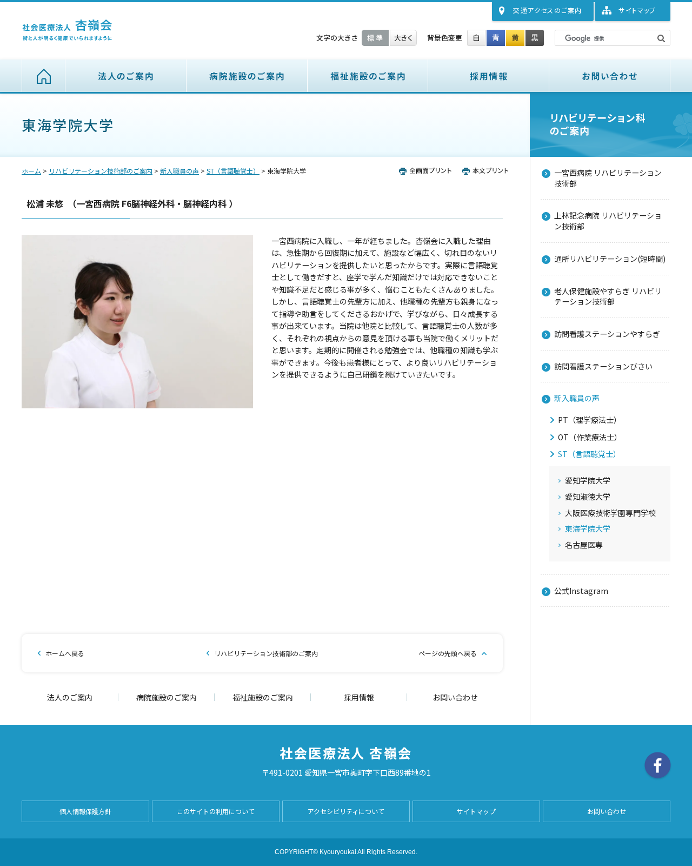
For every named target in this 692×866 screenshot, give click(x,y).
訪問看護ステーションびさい (603, 366)
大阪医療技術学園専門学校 (610, 513)
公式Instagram (581, 590)
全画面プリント (428, 171)
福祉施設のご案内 (368, 76)
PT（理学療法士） (589, 420)
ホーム (43, 76)
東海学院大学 (587, 529)
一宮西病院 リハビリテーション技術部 (608, 178)
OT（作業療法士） (590, 437)
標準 (375, 38)
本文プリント (482, 171)
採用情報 (488, 76)
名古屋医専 (584, 545)
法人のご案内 (126, 76)
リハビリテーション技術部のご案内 (100, 170)
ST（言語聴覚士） (233, 170)
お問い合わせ (609, 76)
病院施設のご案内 (247, 76)
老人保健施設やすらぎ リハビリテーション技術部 (608, 296)
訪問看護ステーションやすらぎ (607, 333)
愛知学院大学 (587, 480)
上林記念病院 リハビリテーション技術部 (608, 221)
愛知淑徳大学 (587, 497)
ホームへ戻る (64, 653)
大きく (403, 38)
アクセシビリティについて (346, 811)
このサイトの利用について (216, 811)
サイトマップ (637, 10)
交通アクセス (547, 10)
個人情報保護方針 (85, 811)
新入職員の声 (179, 170)
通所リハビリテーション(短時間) (610, 258)
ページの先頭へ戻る (447, 653)
